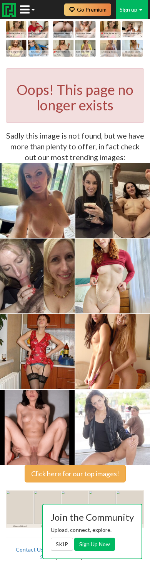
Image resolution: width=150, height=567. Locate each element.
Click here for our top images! (75, 473)
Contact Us (29, 549)
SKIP (62, 544)
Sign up (129, 9)
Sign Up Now (94, 544)
